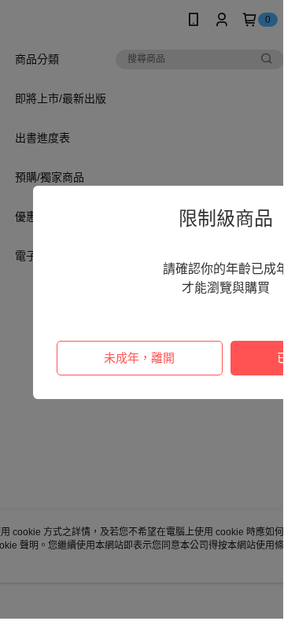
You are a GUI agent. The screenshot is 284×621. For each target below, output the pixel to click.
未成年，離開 (139, 357)
